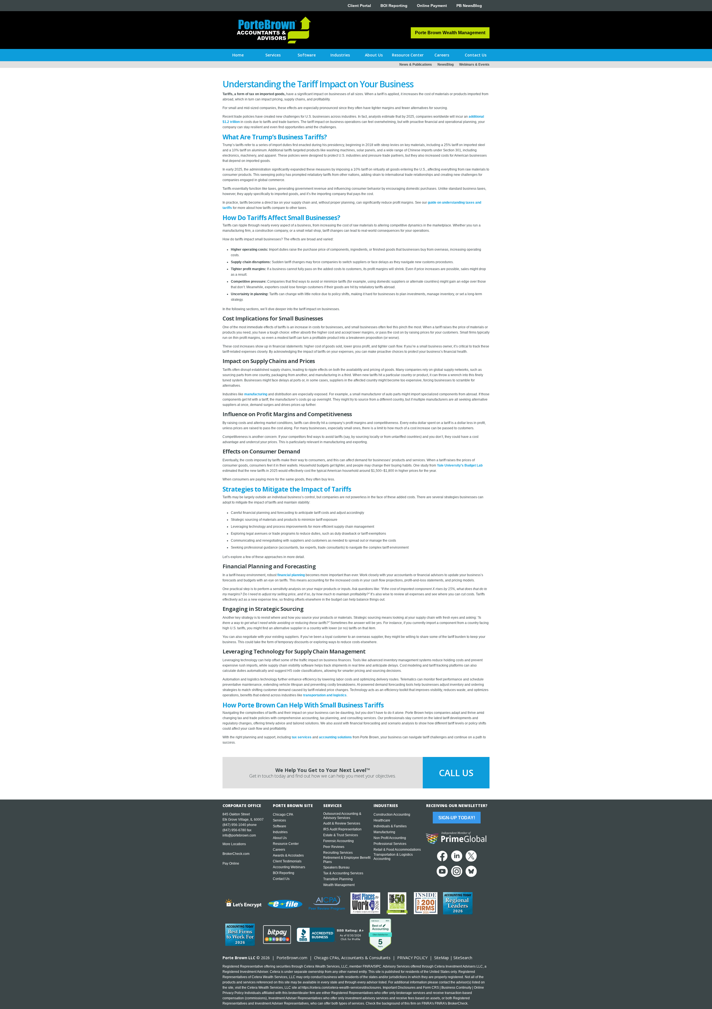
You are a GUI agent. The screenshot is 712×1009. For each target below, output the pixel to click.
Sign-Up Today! (456, 817)
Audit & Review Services (341, 823)
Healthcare (382, 820)
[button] (273, 55)
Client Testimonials (287, 861)
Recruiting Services (338, 853)
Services (279, 820)
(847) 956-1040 (234, 825)
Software (279, 826)
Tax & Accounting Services (343, 873)
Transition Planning (338, 879)
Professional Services (390, 844)
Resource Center (286, 844)
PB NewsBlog (469, 5)
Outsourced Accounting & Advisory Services (342, 816)
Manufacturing (384, 832)
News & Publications (415, 64)
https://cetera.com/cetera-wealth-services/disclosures (341, 988)
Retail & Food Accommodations (397, 850)
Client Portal (359, 5)
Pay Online (230, 863)
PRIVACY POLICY (412, 957)
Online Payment (432, 5)
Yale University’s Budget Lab (460, 465)
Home (238, 55)
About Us (280, 838)
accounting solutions (335, 737)
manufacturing (255, 394)
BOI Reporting (393, 5)
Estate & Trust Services (340, 835)
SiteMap (441, 957)
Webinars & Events (474, 64)
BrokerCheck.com (235, 854)
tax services (301, 737)
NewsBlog (445, 64)
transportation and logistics (324, 695)
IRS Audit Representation (342, 829)
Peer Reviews (333, 847)
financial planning (291, 575)
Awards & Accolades (288, 855)
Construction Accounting (392, 814)
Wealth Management (339, 885)
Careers (279, 850)
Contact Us (281, 879)
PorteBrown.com (291, 957)
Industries (280, 832)
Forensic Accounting (338, 841)
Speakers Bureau (336, 867)
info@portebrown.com (239, 835)
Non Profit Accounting (390, 838)
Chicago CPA (283, 814)
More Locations (234, 844)
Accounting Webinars (289, 867)
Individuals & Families (390, 826)
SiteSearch (462, 957)
